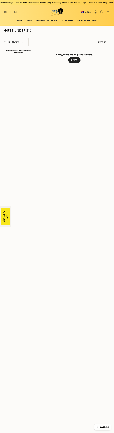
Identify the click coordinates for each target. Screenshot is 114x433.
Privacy (9, 235)
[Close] (109, 189)
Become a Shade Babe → (29, 240)
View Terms (44, 233)
